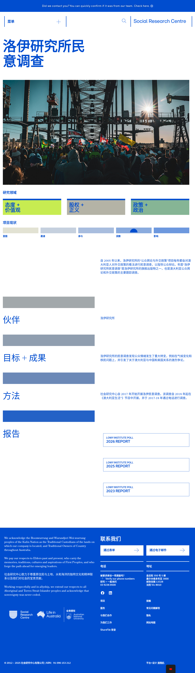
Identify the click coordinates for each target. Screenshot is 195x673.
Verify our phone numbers (119, 578)
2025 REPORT (118, 466)
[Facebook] (102, 593)
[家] (160, 21)
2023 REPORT (118, 491)
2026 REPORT (118, 441)
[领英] (110, 593)
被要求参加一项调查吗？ (112, 575)
